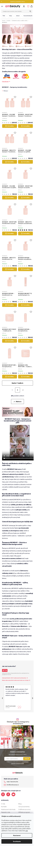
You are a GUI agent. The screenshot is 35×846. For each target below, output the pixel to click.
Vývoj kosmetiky (24, 806)
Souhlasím (17, 841)
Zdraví (18, 15)
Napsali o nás (5, 812)
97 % (5, 670)
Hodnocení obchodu (8, 809)
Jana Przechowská (10, 706)
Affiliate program (24, 812)
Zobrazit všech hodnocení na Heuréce (14, 678)
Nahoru (18, 401)
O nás (3, 804)
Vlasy (10, 15)
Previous (2, 1)
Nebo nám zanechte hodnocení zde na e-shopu (15, 680)
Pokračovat (5, 81)
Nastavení (16, 835)
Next (33, 1)
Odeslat (27, 758)
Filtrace (6, 91)
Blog (19, 804)
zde (26, 831)
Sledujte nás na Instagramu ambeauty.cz (18, 722)
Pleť (4, 15)
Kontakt (4, 806)
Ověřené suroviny (24, 809)
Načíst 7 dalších (17, 383)
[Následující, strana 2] (17, 390)
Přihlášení (24, 6)
